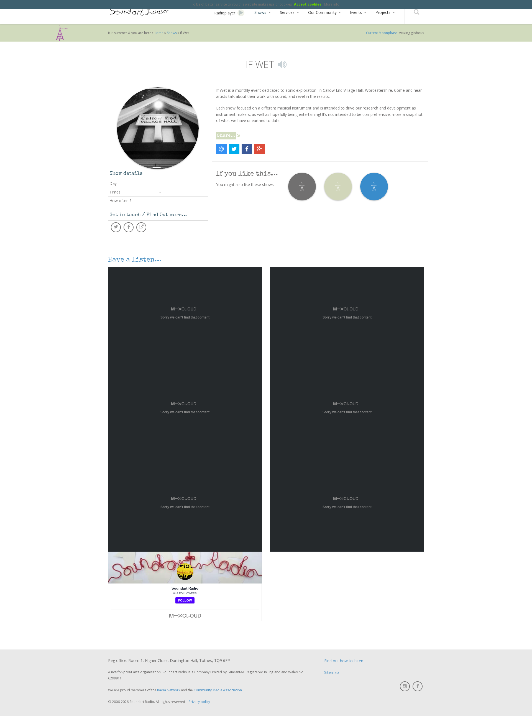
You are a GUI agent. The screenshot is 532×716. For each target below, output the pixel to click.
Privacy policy (199, 701)
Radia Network (168, 690)
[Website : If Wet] (141, 227)
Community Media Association (218, 690)
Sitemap (331, 672)
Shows (172, 32)
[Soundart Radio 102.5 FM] (138, 12)
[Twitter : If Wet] (116, 227)
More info (331, 4)
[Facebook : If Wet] (129, 227)
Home (158, 32)
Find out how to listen (343, 660)
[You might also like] (302, 186)
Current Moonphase (382, 32)
